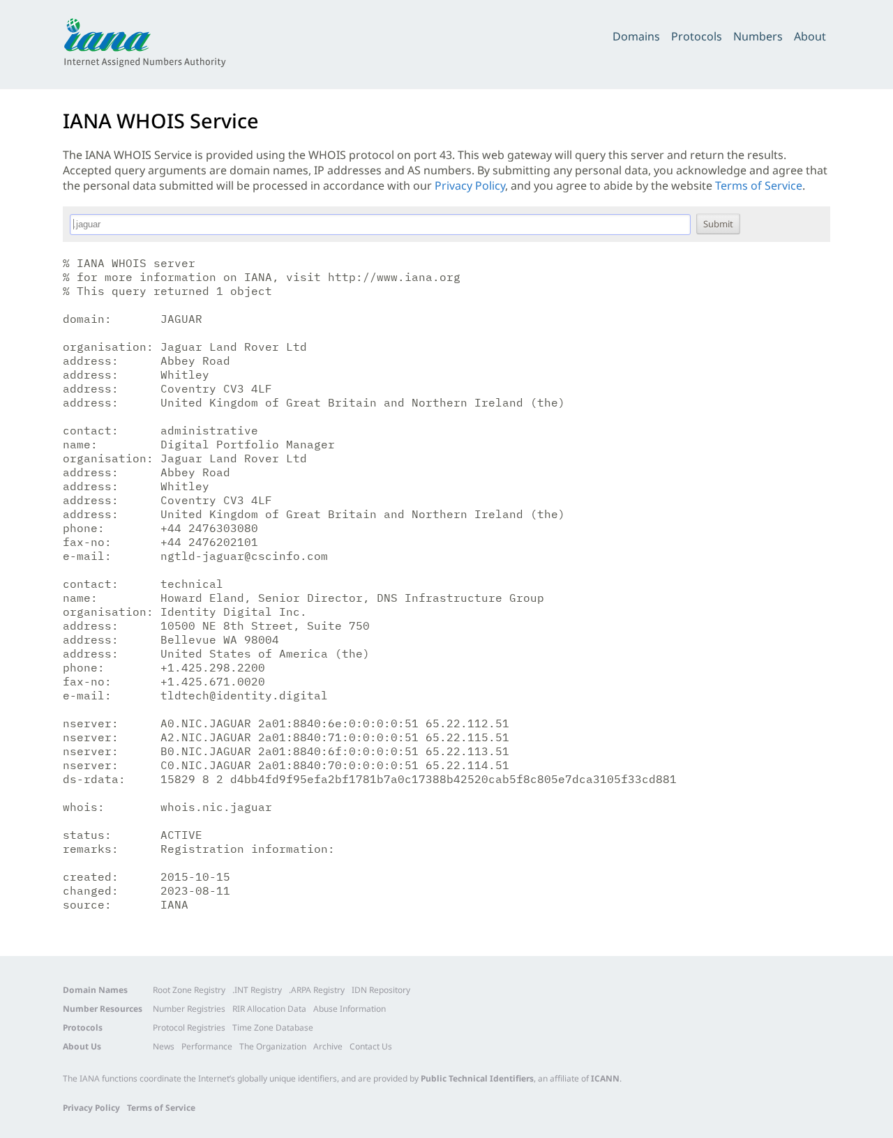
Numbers (758, 36)
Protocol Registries (189, 1027)
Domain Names (95, 990)
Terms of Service (758, 185)
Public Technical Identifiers (477, 1078)
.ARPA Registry (317, 990)
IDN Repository (381, 990)
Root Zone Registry (189, 990)
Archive (328, 1046)
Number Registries (189, 1009)
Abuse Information (349, 1009)
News (163, 1046)
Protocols (696, 36)
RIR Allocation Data (269, 1009)
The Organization (272, 1046)
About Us (82, 1046)
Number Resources (102, 1009)
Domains (636, 36)
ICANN (605, 1078)
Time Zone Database (272, 1027)
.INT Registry (257, 990)
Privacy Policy (470, 185)
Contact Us (371, 1046)
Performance (206, 1046)
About (810, 36)
